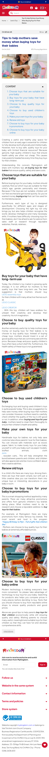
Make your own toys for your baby (26, 116)
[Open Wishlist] (45, 745)
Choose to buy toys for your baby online (27, 131)
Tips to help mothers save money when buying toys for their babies (33, 20)
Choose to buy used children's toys (27, 111)
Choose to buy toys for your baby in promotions (26, 125)
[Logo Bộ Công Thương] (12, 721)
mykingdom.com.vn (26, 725)
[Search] (11, 13)
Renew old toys (17, 120)
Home (4, 20)
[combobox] (28, 13)
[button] (5, 13)
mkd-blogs (8, 631)
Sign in (42, 665)
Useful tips (14, 20)
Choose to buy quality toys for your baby (27, 105)
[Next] (46, 2)
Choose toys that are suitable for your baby (26, 93)
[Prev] (3, 2)
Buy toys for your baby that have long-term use (27, 99)
